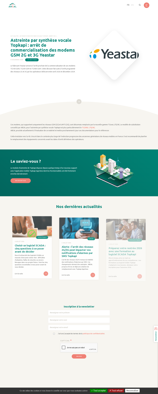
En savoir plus (20, 180)
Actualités (14, 36)
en (132, 5)
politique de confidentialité (93, 334)
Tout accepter (99, 390)
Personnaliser (132, 390)
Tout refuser (117, 390)
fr (128, 5)
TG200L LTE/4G (88, 128)
